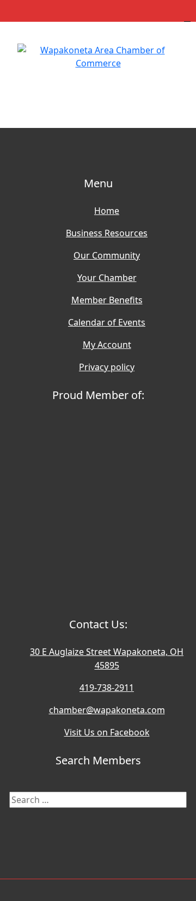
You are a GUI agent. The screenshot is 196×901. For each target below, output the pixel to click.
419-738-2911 (106, 688)
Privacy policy (106, 367)
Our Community (107, 255)
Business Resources (107, 233)
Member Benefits (107, 300)
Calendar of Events (106, 322)
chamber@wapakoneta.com (107, 710)
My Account (107, 345)
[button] (98, 92)
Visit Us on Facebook (107, 732)
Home (106, 211)
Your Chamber (107, 278)
